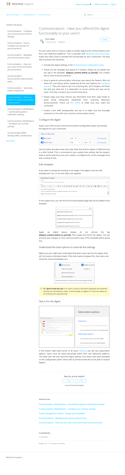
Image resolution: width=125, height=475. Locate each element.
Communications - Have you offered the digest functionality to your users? (20, 100)
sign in (46, 443)
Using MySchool (29, 15)
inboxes (82, 351)
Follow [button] (105, 39)
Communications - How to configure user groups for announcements (18, 46)
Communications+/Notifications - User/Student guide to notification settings (20, 112)
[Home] (20, 5)
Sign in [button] (113, 4)
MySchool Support (13, 15)
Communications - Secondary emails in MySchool (20, 89)
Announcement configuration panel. (88, 65)
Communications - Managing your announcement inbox (19, 56)
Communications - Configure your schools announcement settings (19, 34)
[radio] (67, 381)
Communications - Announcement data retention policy (20, 79)
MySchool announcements (97, 54)
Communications (44, 15)
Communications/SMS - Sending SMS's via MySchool (19, 134)
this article (75, 103)
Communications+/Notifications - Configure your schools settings (20, 124)
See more (10, 141)
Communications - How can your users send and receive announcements (19, 67)
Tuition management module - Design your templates (62, 413)
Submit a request (101, 4)
